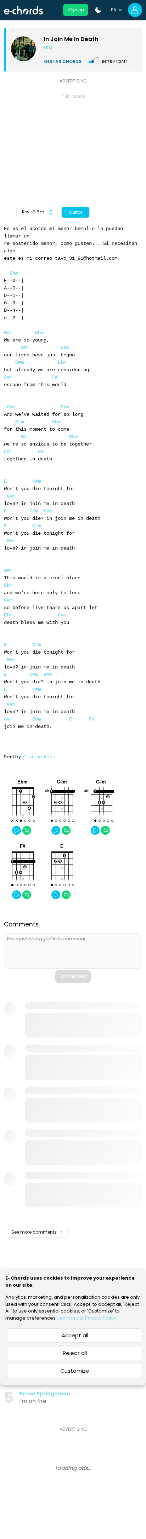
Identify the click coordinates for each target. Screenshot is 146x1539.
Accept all (75, 1335)
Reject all (75, 1353)
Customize (74, 1370)
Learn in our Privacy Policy (86, 1318)
